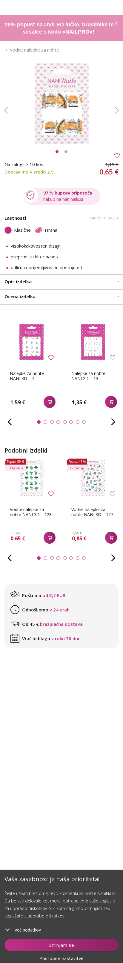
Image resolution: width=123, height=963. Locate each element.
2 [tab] (66, 151)
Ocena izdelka (20, 296)
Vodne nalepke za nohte (34, 49)
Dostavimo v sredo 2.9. (29, 172)
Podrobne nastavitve (61, 958)
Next (117, 110)
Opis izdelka (18, 281)
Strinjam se (61, 945)
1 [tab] (57, 151)
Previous (6, 110)
